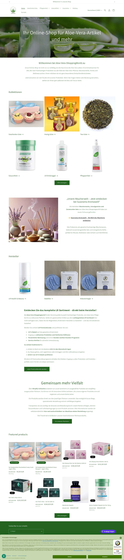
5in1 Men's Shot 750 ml (15, 497)
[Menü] (121, 541)
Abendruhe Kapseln (67, 505)
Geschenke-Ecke (15, 134)
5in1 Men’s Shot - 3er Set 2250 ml (45, 501)
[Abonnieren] (41, 531)
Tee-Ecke (83, 134)
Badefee (47, 298)
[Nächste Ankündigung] (114, 2)
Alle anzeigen (62, 183)
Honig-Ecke (48, 134)
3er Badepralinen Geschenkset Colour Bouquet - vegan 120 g (46, 468)
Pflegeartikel (85, 176)
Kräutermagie (85, 298)
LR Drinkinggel (50, 176)
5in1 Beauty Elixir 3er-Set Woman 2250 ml (74, 463)
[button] (44, 8)
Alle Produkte (62, 47)
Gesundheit (13, 176)
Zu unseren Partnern (62, 421)
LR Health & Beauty (16, 298)
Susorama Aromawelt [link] (86, 239)
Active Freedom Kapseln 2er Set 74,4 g (100, 505)
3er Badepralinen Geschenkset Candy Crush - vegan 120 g (21, 468)
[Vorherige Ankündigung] (9, 2)
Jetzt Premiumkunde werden (37, 369)
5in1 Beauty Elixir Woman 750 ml (98, 461)
